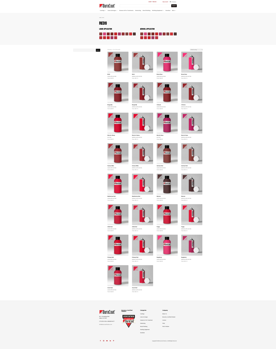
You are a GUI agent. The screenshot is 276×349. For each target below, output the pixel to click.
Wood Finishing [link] (146, 10)
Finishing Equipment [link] (157, 10)
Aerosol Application (186, 167)
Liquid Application (111, 198)
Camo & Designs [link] (112, 10)
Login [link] (149, 1)
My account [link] (165, 1)
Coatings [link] (102, 10)
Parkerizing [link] (138, 10)
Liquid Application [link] (111, 76)
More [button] (173, 10)
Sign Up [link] (154, 1)
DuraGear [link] (168, 10)
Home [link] (100, 17)
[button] (174, 5)
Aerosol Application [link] (137, 76)
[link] (173, 2)
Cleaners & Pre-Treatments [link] (126, 10)
